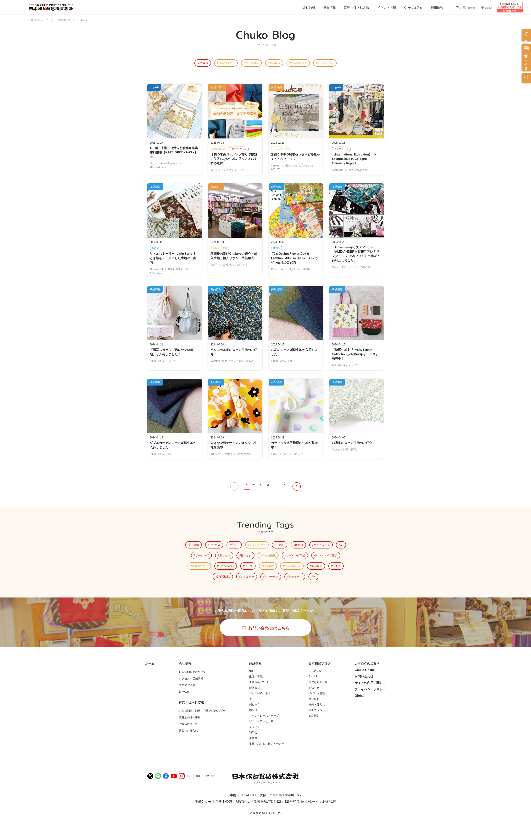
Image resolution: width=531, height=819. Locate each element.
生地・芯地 (256, 676)
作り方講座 (252, 63)
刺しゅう (224, 555)
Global (488, 7)
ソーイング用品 (295, 555)
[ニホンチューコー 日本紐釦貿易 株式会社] (265, 778)
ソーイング (202, 555)
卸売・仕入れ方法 (356, 7)
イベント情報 (386, 7)
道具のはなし (227, 63)
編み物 (253, 710)
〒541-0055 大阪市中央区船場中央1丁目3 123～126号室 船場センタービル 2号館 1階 (276, 801)
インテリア (271, 576)
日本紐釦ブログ (319, 663)
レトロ (337, 566)
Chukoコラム (413, 7)
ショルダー (247, 576)
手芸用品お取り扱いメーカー (266, 743)
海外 (198, 776)
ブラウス (214, 544)
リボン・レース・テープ (264, 715)
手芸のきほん (299, 63)
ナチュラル (295, 576)
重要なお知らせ (318, 682)
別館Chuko (223, 576)
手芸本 (253, 738)
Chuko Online (365, 670)
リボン (280, 544)
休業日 (299, 544)
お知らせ (314, 687)
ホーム (150, 663)
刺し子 (253, 670)
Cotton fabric (226, 566)
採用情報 (437, 7)
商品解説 (274, 63)
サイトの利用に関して (370, 682)
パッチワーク (322, 544)
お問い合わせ (467, 7)
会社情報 (309, 7)
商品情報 (329, 7)
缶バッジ (246, 555)
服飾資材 (254, 687)
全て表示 (202, 63)
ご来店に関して (318, 670)
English (313, 676)
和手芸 (253, 732)
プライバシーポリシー (370, 689)
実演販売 (316, 566)
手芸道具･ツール (259, 682)
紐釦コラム (315, 710)
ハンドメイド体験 (326, 555)
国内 (189, 776)
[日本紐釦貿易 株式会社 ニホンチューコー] (51, 7)
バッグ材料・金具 (260, 693)
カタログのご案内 (367, 663)
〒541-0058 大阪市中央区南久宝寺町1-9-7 (271, 795)
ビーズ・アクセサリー (262, 721)
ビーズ (249, 566)
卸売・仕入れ (317, 704)
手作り (235, 544)
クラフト (254, 726)
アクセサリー (211, 776)
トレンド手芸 (326, 63)
